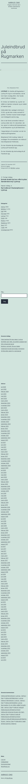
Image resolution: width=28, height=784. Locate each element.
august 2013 (4, 655)
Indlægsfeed (4, 762)
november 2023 (5, 419)
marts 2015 (4, 611)
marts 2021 (4, 451)
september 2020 (6, 465)
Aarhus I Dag (14, 3)
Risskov (3, 220)
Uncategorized (5, 230)
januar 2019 (4, 505)
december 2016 (5, 562)
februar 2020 (5, 482)
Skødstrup (4, 223)
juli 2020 (3, 470)
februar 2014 (4, 641)
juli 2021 (3, 442)
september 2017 (5, 542)
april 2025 (4, 398)
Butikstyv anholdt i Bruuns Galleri (10, 346)
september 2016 (5, 569)
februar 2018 (4, 530)
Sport (2, 225)
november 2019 (5, 488)
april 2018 (4, 525)
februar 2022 (5, 426)
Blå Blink (13, 168)
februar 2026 (5, 391)
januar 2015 (4, 616)
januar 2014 (4, 643)
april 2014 (4, 636)
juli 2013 (3, 657)
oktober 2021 (5, 435)
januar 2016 (4, 588)
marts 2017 (4, 556)
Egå (2, 211)
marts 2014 (4, 639)
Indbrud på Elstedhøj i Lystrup (13, 703)
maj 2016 (3, 579)
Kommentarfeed (5, 764)
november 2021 (5, 433)
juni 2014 (3, 632)
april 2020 (4, 477)
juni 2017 (3, 549)
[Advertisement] (14, 28)
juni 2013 (3, 660)
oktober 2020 (5, 463)
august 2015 (4, 599)
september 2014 (5, 625)
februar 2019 (4, 502)
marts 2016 (4, 583)
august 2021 (4, 440)
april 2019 (4, 498)
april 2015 (4, 609)
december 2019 (5, 486)
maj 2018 (3, 523)
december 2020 (5, 458)
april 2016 (4, 581)
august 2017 (4, 544)
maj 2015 (3, 606)
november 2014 (5, 620)
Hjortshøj (3, 213)
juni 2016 (3, 576)
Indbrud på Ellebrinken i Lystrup (14, 698)
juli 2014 (3, 630)
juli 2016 (3, 574)
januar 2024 (4, 414)
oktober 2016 (5, 567)
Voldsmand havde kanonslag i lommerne (12, 348)
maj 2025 (3, 396)
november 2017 (5, 537)
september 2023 (6, 424)
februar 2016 (4, 586)
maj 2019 (3, 495)
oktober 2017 (5, 539)
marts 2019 (4, 500)
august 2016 (4, 572)
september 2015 (5, 597)
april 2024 (4, 408)
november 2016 (5, 565)
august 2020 (4, 468)
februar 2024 (5, 412)
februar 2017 (4, 558)
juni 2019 (3, 493)
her (16, 148)
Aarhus (3, 207)
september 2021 (5, 438)
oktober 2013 (5, 650)
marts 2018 (4, 528)
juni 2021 (3, 445)
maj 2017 (3, 551)
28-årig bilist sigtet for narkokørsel (11, 351)
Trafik (2, 227)
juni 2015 (3, 604)
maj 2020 (3, 475)
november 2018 (5, 509)
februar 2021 (4, 454)
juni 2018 (3, 521)
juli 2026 (3, 387)
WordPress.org (5, 766)
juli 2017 (3, 546)
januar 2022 (4, 428)
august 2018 (4, 516)
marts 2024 (4, 410)
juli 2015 (3, 602)
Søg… (2, 292)
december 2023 (5, 417)
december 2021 (5, 431)
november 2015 (5, 593)
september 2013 (5, 653)
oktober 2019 (5, 491)
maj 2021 (3, 447)
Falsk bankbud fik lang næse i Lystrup (12, 339)
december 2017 (5, 535)
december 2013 (5, 646)
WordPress (9, 778)
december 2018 (5, 507)
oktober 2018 (5, 512)
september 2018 (5, 514)
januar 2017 (4, 560)
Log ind (3, 759)
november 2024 (5, 405)
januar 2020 (4, 484)
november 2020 (5, 461)
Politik (2, 218)
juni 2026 (3, 389)
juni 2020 (3, 472)
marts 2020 (4, 479)
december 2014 (5, 618)
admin (8, 166)
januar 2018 (4, 532)
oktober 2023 (5, 421)
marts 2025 (4, 401)
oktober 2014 (5, 623)
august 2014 (4, 627)
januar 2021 (4, 456)
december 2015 (5, 590)
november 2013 (5, 648)
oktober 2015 (5, 595)
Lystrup (18, 168)
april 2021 (4, 449)
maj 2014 (3, 634)
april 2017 (4, 553)
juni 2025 (3, 394)
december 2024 (5, 403)
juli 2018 (3, 519)
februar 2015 (4, 613)
